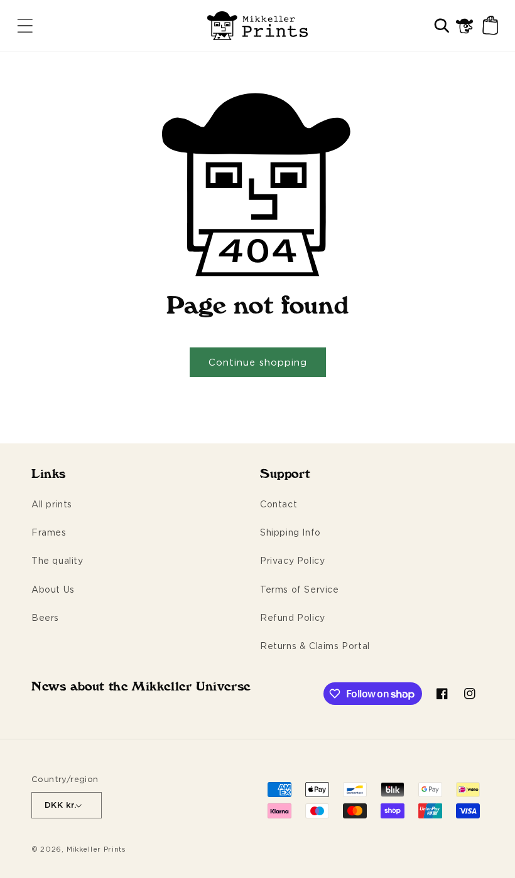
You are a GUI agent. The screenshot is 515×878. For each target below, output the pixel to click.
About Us (53, 589)
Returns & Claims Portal (315, 645)
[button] (25, 25)
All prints (51, 504)
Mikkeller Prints (96, 849)
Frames (49, 532)
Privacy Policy (292, 560)
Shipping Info (290, 532)
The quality (57, 560)
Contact (278, 504)
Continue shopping (258, 362)
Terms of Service (299, 589)
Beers (45, 617)
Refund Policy (292, 617)
